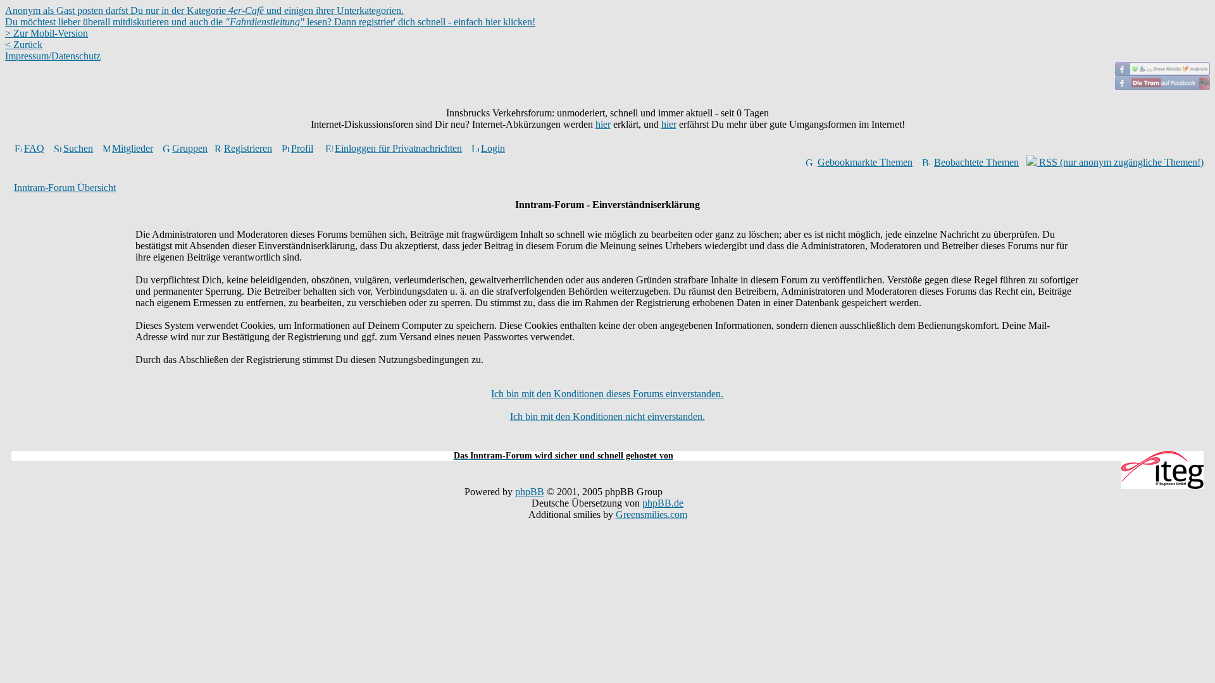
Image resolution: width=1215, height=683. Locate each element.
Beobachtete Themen (976, 162)
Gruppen (190, 148)
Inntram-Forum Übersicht (65, 187)
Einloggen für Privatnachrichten (398, 148)
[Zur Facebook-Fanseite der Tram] (1162, 86)
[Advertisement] (607, 443)
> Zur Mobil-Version (46, 33)
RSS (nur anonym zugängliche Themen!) (1120, 162)
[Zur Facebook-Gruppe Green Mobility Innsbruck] (1162, 72)
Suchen (78, 148)
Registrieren (248, 148)
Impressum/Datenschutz (53, 56)
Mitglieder (132, 148)
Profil (302, 148)
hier (603, 124)
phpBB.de (662, 503)
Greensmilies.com (651, 514)
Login (493, 148)
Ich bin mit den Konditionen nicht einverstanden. (607, 416)
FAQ (34, 148)
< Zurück (23, 44)
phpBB (529, 491)
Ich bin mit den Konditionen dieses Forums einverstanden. (607, 393)
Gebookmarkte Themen (865, 162)
